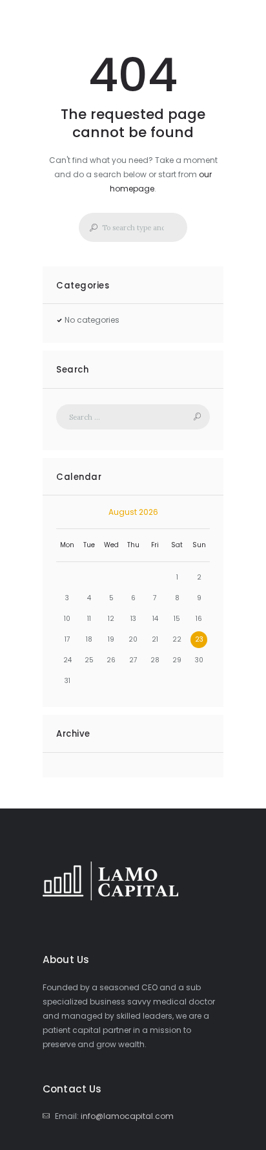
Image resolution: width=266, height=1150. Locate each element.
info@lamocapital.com (127, 1116)
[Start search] (90, 227)
